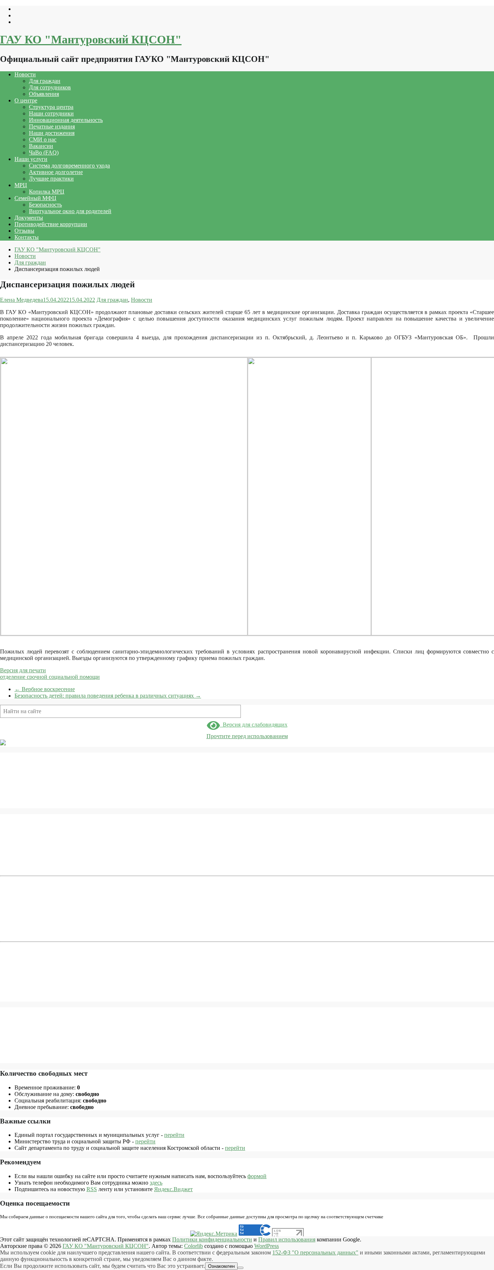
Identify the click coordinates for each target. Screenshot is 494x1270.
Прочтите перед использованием (247, 736)
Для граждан (44, 81)
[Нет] (240, 1268)
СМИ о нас (42, 139)
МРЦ (20, 185)
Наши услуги (30, 159)
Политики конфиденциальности (212, 1239)
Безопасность (45, 205)
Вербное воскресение (44, 689)
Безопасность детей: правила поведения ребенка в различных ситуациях (107, 696)
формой (257, 1176)
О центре (25, 100)
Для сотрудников (50, 87)
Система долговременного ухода (69, 165)
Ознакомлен (221, 1266)
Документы (28, 218)
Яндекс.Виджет (173, 1189)
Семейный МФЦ (35, 198)
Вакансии (41, 146)
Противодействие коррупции (50, 224)
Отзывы (24, 231)
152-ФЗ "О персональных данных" (315, 1252)
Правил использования (286, 1239)
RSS (91, 1189)
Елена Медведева (21, 300)
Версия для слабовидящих (254, 724)
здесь (156, 1183)
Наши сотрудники (51, 113)
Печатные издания (52, 126)
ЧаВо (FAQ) (44, 152)
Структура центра (51, 107)
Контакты (26, 237)
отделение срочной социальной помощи (50, 677)
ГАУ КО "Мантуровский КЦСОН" (91, 39)
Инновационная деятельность (66, 120)
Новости (25, 74)
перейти (174, 1135)
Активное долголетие (56, 172)
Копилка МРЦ (46, 192)
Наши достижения (51, 133)
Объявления (44, 94)
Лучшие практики (51, 178)
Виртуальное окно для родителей (70, 211)
